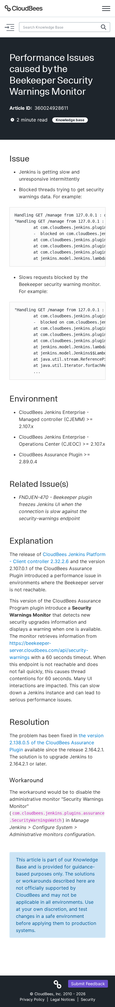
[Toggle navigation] (106, 8)
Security (88, 999)
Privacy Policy (32, 999)
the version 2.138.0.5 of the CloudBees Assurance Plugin (56, 743)
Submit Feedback (88, 983)
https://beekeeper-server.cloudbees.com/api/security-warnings (48, 650)
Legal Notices (62, 999)
